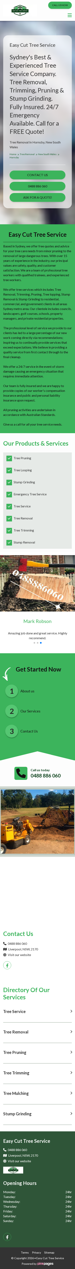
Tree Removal (27, 154)
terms (25, 1252)
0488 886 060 (46, 775)
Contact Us (29, 731)
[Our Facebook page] (7, 965)
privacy (36, 1252)
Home (13, 154)
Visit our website (19, 955)
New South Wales (47, 154)
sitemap (49, 1252)
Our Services (30, 711)
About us (27, 691)
